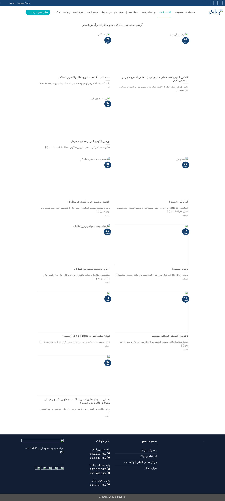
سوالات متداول (131, 12)
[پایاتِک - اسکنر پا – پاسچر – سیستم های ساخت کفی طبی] (211, 12)
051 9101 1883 (98, 484)
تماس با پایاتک (79, 12)
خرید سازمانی (106, 12)
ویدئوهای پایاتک (148, 12)
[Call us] (215, 3)
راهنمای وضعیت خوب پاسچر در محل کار (88, 201)
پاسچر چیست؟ (180, 268)
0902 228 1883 (98, 469)
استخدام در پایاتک (148, 456)
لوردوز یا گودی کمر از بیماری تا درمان (90, 141)
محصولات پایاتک (149, 450)
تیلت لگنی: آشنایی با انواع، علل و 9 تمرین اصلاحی (83, 77)
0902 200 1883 (98, 453)
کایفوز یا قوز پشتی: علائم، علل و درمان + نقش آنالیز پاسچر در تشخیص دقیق (155, 79)
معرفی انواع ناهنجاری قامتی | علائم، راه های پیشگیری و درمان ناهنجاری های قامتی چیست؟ (77, 401)
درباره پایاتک (92, 12)
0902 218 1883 (98, 457)
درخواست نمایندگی (63, 12)
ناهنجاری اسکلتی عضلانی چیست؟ (170, 335)
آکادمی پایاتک (165, 12)
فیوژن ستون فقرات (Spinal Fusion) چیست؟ (86, 335)
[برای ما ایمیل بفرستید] (220, 3)
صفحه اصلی (190, 12)
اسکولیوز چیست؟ (178, 201)
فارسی (11, 3)
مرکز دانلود (118, 12)
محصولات (179, 12)
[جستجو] (204, 3)
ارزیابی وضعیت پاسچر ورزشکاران (92, 268)
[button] (3, 12)
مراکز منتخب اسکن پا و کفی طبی (140, 462)
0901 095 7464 (98, 473)
